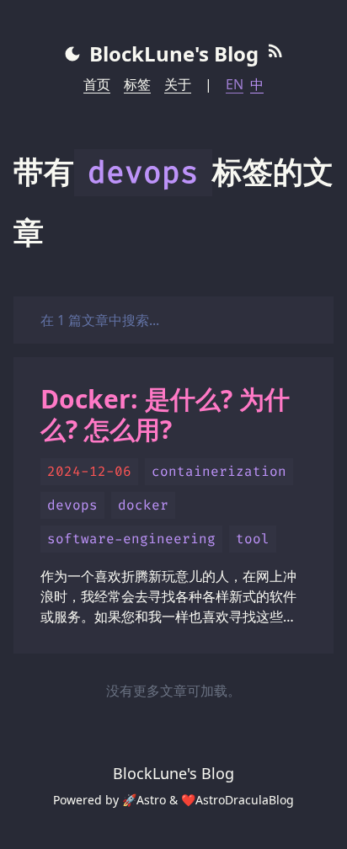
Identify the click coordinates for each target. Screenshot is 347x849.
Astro (151, 800)
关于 (177, 84)
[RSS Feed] (275, 53)
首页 (96, 84)
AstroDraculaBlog (244, 800)
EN (234, 84)
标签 (137, 84)
